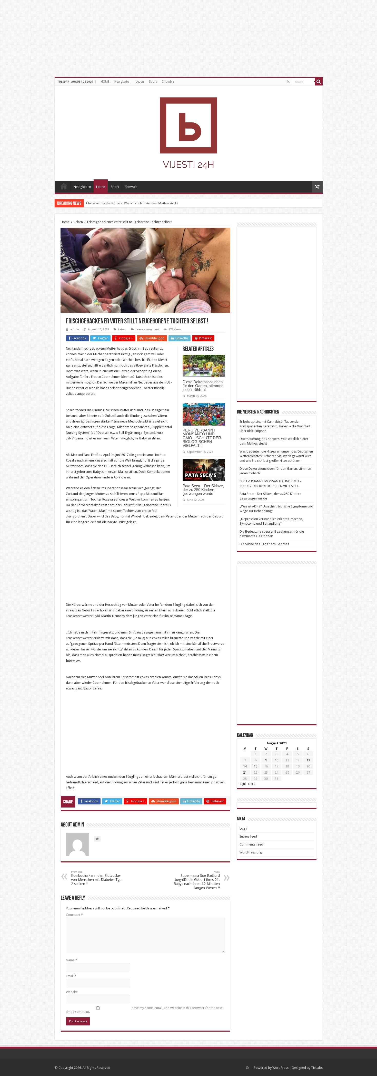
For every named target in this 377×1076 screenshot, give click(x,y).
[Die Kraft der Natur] (188, 132)
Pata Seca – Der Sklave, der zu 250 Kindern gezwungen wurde (203, 490)
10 (276, 760)
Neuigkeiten (122, 81)
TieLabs (317, 1068)
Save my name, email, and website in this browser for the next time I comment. (144, 1010)
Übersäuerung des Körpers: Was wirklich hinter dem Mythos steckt (132, 203)
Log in (244, 828)
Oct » (251, 784)
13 (308, 760)
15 (255, 766)
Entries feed (248, 836)
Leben (140, 81)
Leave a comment (147, 329)
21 (245, 772)
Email (71, 976)
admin (74, 329)
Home (65, 222)
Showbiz (168, 81)
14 (245, 766)
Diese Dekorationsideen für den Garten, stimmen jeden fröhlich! (203, 386)
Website (72, 992)
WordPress (280, 1068)
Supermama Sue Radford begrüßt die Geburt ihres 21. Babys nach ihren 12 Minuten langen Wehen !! (197, 880)
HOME (105, 81)
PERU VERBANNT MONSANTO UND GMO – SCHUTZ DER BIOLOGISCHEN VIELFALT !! (202, 438)
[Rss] (288, 82)
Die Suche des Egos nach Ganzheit (264, 544)
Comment (74, 915)
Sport (153, 81)
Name (71, 960)
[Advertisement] (145, 566)
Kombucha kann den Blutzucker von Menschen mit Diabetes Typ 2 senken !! (96, 878)
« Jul (243, 784)
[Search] (319, 81)
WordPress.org (251, 852)
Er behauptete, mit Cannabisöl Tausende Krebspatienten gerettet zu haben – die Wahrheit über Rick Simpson (275, 426)
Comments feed (251, 844)
